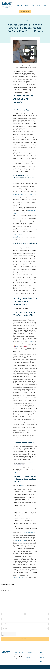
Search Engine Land (17, 234)
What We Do (29, 652)
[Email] (10, 590)
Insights (28, 657)
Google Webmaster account (20, 540)
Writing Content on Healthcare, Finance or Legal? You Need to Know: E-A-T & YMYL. (25, 212)
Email (4, 616)
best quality (31, 341)
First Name (5, 612)
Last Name (29, 612)
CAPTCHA (3, 631)
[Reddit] (5, 590)
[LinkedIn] (7, 590)
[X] (3, 590)
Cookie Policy (42, 657)
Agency (28, 660)
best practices (23, 485)
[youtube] (16, 658)
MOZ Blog (15, 236)
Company (4, 621)
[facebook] (14, 658)
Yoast (14, 472)
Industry (4, 626)
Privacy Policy (42, 655)
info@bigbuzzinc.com (18, 652)
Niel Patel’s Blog (16, 237)
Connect (40, 652)
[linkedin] (19, 658)
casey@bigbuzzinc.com (18, 577)
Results (28, 655)
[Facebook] (1, 590)
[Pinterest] (9, 590)
